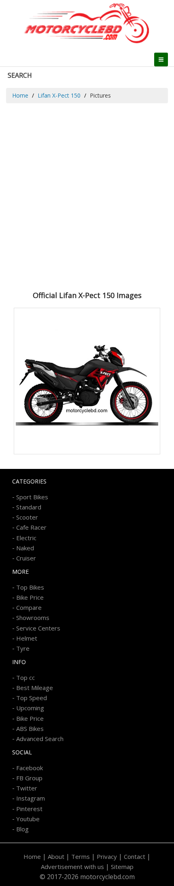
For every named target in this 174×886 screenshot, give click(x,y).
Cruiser (26, 558)
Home (20, 95)
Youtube (28, 819)
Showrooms (32, 617)
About (56, 856)
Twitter (26, 788)
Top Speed (31, 698)
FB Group (29, 778)
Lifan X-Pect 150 (59, 95)
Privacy (107, 856)
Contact (134, 856)
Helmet (26, 638)
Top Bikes (30, 587)
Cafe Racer (31, 527)
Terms (80, 856)
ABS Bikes (30, 728)
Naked (25, 548)
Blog (22, 829)
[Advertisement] (87, 194)
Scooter (27, 517)
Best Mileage (34, 688)
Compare (29, 607)
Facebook (29, 768)
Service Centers (38, 628)
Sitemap (122, 867)
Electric (26, 538)
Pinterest (29, 809)
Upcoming (30, 708)
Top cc (25, 677)
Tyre (23, 648)
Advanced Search (40, 739)
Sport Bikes (32, 497)
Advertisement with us (72, 867)
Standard (28, 507)
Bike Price (30, 597)
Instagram (30, 798)
